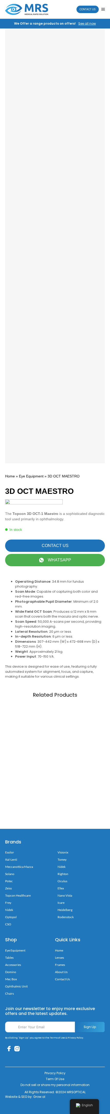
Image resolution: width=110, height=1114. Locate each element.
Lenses (59, 957)
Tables (9, 957)
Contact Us (88, 9)
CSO (8, 924)
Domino (10, 972)
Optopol (11, 917)
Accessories (13, 965)
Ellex (61, 888)
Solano (9, 874)
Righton (63, 874)
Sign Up (90, 1026)
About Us (61, 972)
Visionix (63, 852)
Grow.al (39, 1096)
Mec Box (11, 979)
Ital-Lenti (11, 859)
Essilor (9, 852)
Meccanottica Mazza (19, 867)
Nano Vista (65, 895)
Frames (60, 965)
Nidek (9, 910)
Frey (8, 903)
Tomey (62, 859)
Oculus (62, 881)
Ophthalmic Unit (16, 986)
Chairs (9, 993)
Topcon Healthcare (18, 895)
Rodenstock (66, 917)
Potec (9, 881)
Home (10, 476)
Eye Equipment (31, 476)
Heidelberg (65, 910)
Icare (61, 903)
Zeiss (8, 888)
